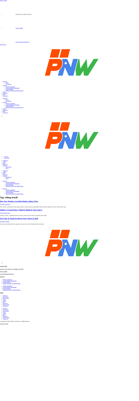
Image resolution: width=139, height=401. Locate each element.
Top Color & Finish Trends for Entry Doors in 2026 (19, 218)
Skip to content (3, 0)
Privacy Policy (6, 304)
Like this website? (4, 323)
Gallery (4, 92)
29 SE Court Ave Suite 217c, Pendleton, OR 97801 (12, 269)
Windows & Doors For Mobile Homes (14, 90)
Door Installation (9, 89)
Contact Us (5, 96)
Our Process (8, 84)
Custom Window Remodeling (12, 88)
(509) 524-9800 (3, 271)
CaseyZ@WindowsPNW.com (7, 274)
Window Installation (10, 86)
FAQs (7, 83)
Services (5, 85)
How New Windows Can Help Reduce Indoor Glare (19, 201)
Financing (5, 93)
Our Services (6, 298)
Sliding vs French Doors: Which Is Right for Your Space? (21, 210)
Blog (4, 94)
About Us (5, 81)
